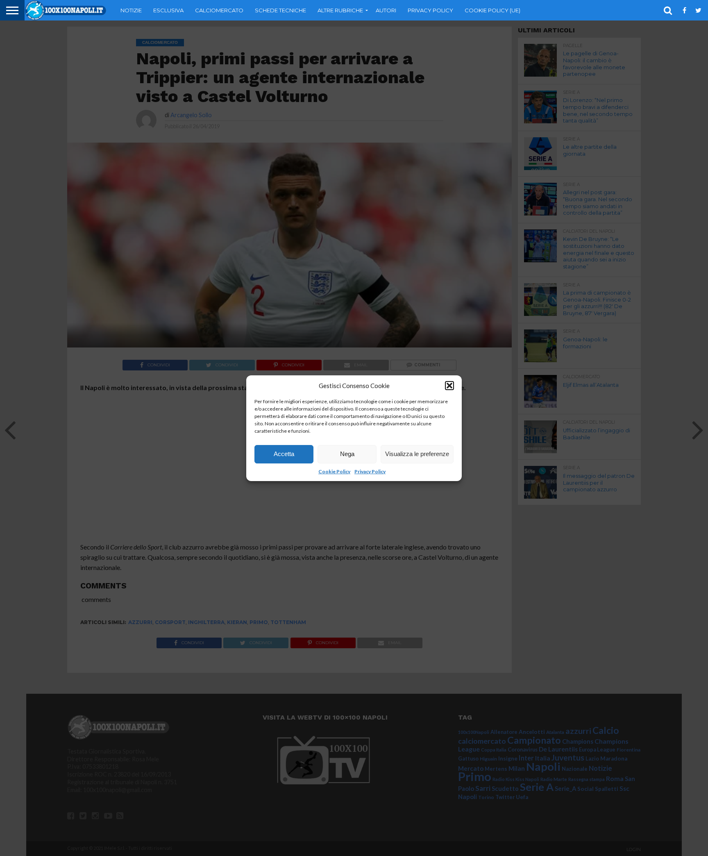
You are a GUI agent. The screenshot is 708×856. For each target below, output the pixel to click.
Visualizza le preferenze (417, 453)
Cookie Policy (334, 471)
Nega (347, 453)
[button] (449, 385)
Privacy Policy (370, 471)
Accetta (284, 453)
